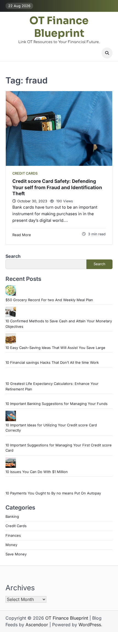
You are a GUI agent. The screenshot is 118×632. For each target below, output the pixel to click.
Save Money (16, 554)
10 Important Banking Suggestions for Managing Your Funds (56, 404)
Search (13, 256)
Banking (12, 516)
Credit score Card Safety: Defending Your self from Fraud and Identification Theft (57, 187)
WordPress (89, 624)
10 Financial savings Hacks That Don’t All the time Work (52, 362)
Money (11, 545)
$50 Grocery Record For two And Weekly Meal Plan (49, 300)
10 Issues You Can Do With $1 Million (36, 472)
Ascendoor (37, 624)
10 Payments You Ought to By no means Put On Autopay (53, 493)
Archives (20, 587)
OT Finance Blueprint (59, 27)
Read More (21, 235)
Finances (13, 535)
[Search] (107, 52)
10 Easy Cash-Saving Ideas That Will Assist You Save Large (55, 348)
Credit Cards (25, 173)
